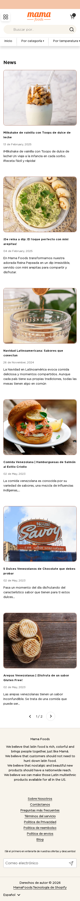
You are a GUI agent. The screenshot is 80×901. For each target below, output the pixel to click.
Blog (40, 839)
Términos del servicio (40, 816)
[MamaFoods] (39, 16)
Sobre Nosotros (40, 798)
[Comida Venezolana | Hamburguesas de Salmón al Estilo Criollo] (40, 427)
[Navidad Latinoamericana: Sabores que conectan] (40, 316)
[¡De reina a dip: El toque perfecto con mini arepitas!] (40, 204)
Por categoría (32, 41)
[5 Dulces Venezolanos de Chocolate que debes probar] (40, 534)
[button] (72, 16)
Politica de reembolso (40, 828)
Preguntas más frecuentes (40, 810)
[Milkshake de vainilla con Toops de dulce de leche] (40, 98)
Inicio (8, 41)
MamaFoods (22, 887)
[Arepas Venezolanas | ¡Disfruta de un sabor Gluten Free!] (40, 640)
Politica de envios (40, 833)
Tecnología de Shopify (50, 887)
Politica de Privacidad (40, 822)
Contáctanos (40, 804)
